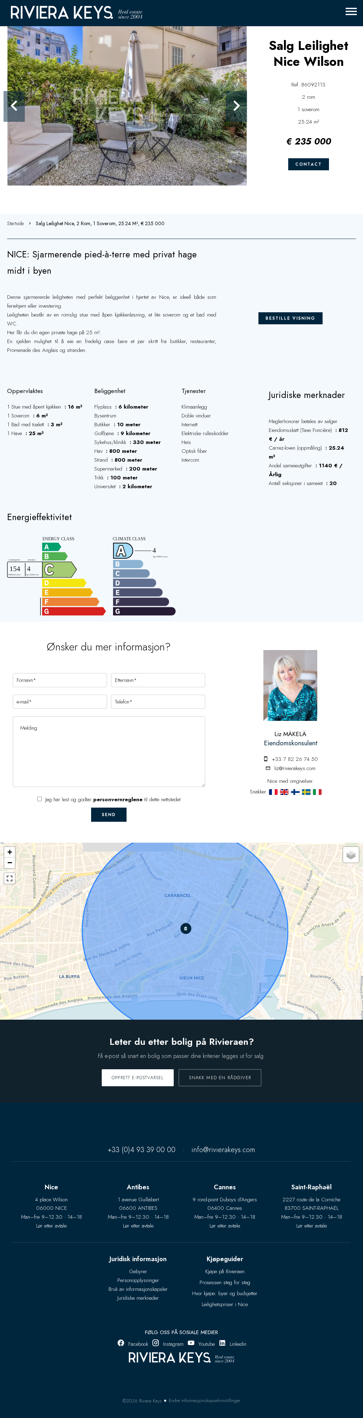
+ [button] (9, 852)
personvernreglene (118, 799)
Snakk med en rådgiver (220, 1077)
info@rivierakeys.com (223, 1150)
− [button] (9, 862)
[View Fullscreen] (9, 878)
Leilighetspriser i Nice (225, 1304)
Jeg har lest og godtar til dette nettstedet (112, 799)
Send (109, 814)
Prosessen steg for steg (225, 1282)
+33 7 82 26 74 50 (295, 759)
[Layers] (351, 854)
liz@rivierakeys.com (294, 768)
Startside (15, 223)
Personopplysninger (138, 1280)
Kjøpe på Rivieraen (225, 1271)
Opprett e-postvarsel (138, 1077)
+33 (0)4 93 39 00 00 (141, 1150)
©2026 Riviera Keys (142, 1400)
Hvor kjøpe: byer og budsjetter (224, 1293)
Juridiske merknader (138, 1298)
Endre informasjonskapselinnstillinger (204, 1400)
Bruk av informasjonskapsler (138, 1289)
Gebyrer (138, 1271)
